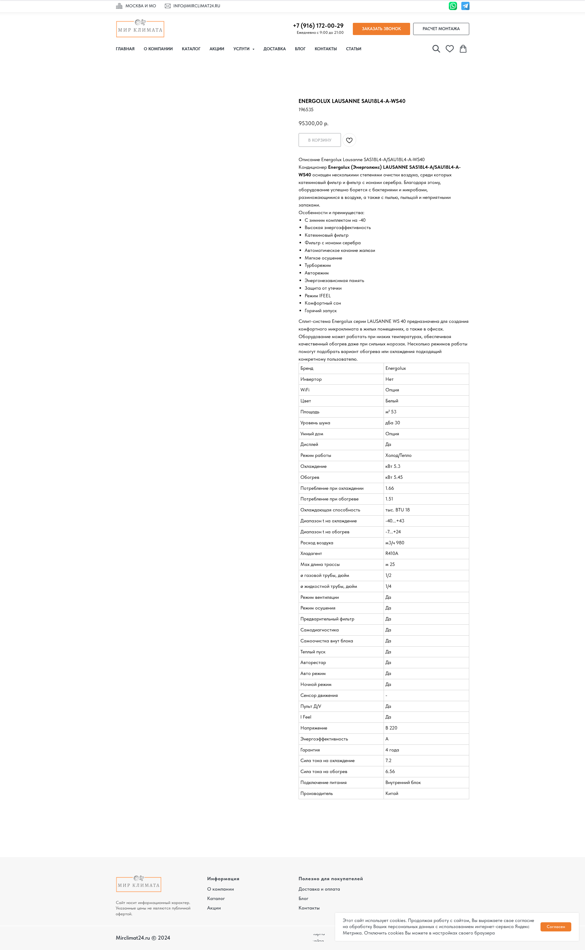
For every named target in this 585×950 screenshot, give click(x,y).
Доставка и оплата (319, 889)
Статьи (353, 48)
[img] (119, 6)
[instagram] (436, 48)
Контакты (326, 48)
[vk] (463, 48)
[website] (449, 48)
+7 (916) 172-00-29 (318, 25)
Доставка (275, 48)
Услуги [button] (242, 48)
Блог (300, 48)
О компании (158, 48)
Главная (125, 48)
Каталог (191, 48)
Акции (217, 48)
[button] (381, 29)
